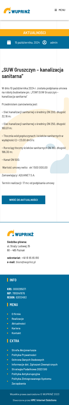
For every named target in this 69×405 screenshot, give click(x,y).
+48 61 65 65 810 (30, 258)
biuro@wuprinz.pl (26, 262)
